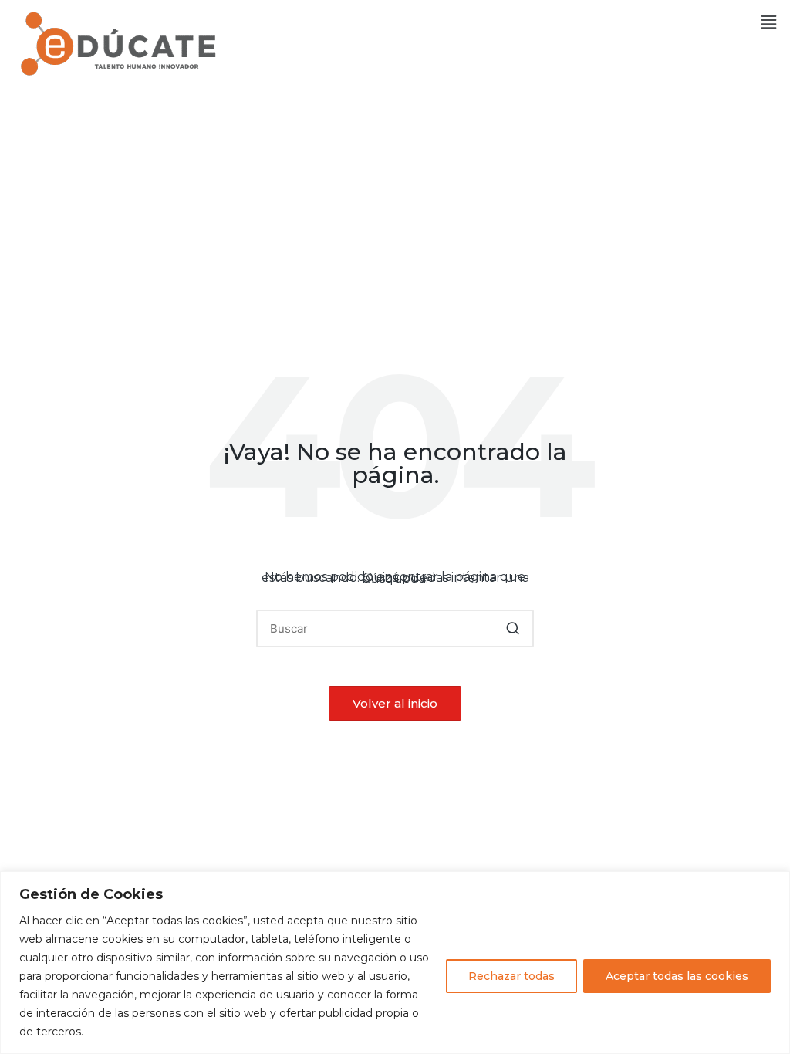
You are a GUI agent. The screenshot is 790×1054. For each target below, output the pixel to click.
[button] (769, 22)
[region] (395, 962)
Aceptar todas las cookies (677, 976)
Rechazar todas (511, 976)
